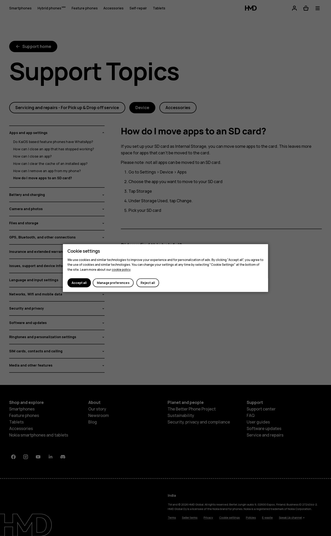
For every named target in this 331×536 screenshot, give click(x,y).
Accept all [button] (79, 283)
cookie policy (121, 269)
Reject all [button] (148, 283)
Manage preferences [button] (113, 283)
